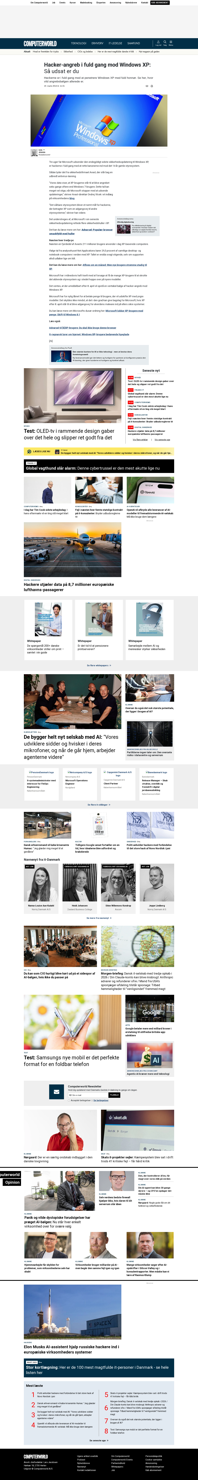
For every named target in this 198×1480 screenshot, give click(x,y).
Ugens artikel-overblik (87, 1456)
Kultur (78, 842)
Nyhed (26, 426)
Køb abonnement (160, 2)
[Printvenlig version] (152, 86)
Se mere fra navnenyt (98, 918)
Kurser (73, 2)
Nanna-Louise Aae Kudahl (41, 905)
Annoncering (115, 2)
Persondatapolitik (153, 1456)
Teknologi (78, 43)
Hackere (28, 1343)
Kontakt (144, 2)
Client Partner (111, 783)
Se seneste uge (98, 1440)
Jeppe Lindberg (157, 905)
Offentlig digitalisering (125, 222)
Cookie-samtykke (153, 1459)
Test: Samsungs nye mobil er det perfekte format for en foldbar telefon (136, 1431)
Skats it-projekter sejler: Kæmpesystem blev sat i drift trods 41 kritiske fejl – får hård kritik (138, 1395)
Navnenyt (81, 1466)
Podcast (81, 1459)
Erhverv (97, 43)
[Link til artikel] (72, 395)
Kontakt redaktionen (86, 1470)
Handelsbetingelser (154, 1466)
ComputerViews (142, 402)
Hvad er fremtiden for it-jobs (46, 51)
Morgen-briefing (109, 970)
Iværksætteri (30, 732)
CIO (25, 970)
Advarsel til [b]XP (58, 327)
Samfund (134, 43)
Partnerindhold (118, 1463)
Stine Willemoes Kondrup (118, 905)
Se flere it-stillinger (98, 805)
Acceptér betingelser (81, 1100)
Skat (103, 1154)
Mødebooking (86, 2)
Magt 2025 (32, 1362)
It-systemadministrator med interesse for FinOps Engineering (41, 783)
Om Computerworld (39, 2)
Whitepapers (117, 1466)
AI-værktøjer (133, 506)
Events (62, 2)
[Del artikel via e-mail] (147, 86)
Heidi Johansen (80, 905)
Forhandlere (30, 842)
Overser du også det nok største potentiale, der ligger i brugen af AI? (136, 1421)
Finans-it (139, 390)
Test (26, 1053)
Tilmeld (114, 1095)
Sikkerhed (68, 51)
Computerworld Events (122, 1459)
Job (53, 2)
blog (72, 198)
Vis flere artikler (140, 439)
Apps (127, 1025)
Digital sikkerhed (143, 427)
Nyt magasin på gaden (149, 51)
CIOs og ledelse (85, 51)
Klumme (129, 705)
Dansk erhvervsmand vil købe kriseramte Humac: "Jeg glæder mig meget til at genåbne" (66, 1405)
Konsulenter (141, 415)
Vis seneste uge (162, 439)
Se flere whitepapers (98, 665)
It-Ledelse (115, 43)
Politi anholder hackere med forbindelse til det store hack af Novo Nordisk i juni (65, 1395)
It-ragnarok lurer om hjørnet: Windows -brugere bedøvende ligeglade (89, 334)
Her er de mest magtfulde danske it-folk (116, 51)
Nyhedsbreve (131, 2)
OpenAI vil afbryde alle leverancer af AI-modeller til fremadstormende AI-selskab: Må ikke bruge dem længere (65, 1425)
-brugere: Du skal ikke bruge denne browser (92, 327)
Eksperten (100, 2)
